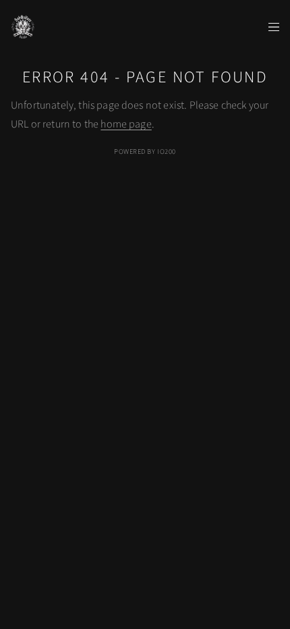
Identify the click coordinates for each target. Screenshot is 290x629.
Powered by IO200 (144, 151)
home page (125, 124)
